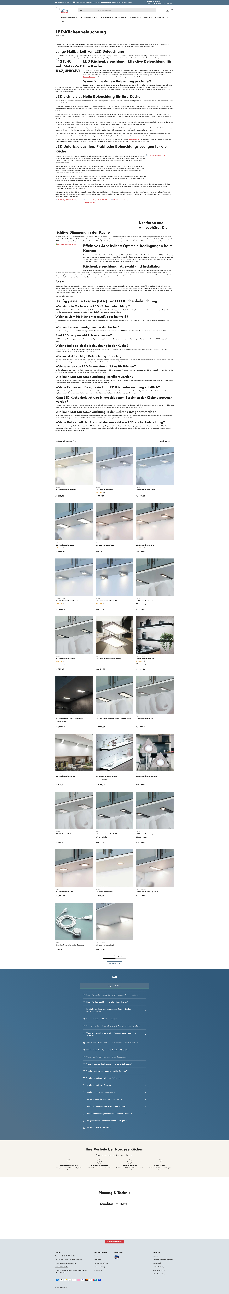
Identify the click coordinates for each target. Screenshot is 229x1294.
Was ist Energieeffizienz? (101, 1263)
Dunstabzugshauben (69, 17)
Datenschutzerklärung (159, 1274)
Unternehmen (97, 1260)
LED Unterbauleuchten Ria (64, 892)
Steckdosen (134, 17)
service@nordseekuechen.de (68, 1263)
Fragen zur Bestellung (115, 986)
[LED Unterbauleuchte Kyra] (74, 810)
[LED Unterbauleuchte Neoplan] (74, 466)
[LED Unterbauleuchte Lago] (155, 810)
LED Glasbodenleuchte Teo (145, 658)
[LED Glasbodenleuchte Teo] (155, 635)
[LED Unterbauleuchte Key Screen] (155, 868)
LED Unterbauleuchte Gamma (65, 658)
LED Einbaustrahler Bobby (104, 892)
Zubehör (147, 17)
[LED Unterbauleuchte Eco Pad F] (114, 810)
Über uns (96, 1256)
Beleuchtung (120, 17)
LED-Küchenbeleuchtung (66, 22)
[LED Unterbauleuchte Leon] (114, 466)
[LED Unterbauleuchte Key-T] (114, 921)
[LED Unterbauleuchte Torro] (114, 521)
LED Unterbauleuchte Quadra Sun (66, 601)
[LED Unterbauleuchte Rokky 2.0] (114, 577)
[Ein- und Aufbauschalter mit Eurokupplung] (74, 921)
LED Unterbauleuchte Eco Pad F (106, 834)
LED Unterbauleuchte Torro (105, 545)
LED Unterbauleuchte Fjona (145, 545)
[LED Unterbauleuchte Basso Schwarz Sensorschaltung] (114, 695)
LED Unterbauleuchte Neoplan (65, 490)
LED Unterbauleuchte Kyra (64, 834)
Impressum (156, 1256)
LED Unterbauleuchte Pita (144, 601)
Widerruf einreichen (114, 1242)
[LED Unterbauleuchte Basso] (74, 521)
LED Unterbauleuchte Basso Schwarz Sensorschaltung (113, 718)
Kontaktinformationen (159, 1270)
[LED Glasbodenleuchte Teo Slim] (114, 752)
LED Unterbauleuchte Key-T (105, 945)
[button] (172, 10)
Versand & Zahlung (158, 1267)
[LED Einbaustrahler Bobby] (114, 868)
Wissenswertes (160, 17)
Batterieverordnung (99, 1267)
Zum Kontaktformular (61, 1267)
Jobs (95, 1274)
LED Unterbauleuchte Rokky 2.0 (106, 601)
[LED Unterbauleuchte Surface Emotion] (114, 635)
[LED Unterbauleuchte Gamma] (74, 635)
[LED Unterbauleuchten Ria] (74, 868)
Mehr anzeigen (114, 963)
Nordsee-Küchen (63, 1287)
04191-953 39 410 (152, 3)
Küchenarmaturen (88, 17)
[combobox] (117, 10)
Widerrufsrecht (157, 1263)
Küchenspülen (105, 17)
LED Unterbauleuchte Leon (104, 490)
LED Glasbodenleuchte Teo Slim (106, 776)
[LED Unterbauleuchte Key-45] (74, 752)
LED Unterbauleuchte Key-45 (65, 776)
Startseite (57, 22)
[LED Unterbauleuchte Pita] (155, 577)
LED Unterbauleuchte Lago (145, 834)
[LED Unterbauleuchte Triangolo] (155, 752)
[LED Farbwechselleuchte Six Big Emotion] (74, 695)
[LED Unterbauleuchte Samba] (155, 466)
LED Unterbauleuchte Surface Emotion (108, 658)
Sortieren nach (60, 441)
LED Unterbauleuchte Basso (64, 545)
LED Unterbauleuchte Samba (145, 490)
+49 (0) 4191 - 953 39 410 (67, 1256)
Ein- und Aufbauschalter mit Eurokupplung (69, 945)
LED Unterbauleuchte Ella (144, 718)
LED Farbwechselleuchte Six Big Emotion (69, 718)
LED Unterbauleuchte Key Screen (147, 892)
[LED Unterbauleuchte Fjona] (155, 521)
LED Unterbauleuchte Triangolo (146, 776)
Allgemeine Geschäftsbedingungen (163, 1260)
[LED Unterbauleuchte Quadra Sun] (74, 577)
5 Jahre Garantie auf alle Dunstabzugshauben (87, 2)
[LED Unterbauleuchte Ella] (155, 695)
